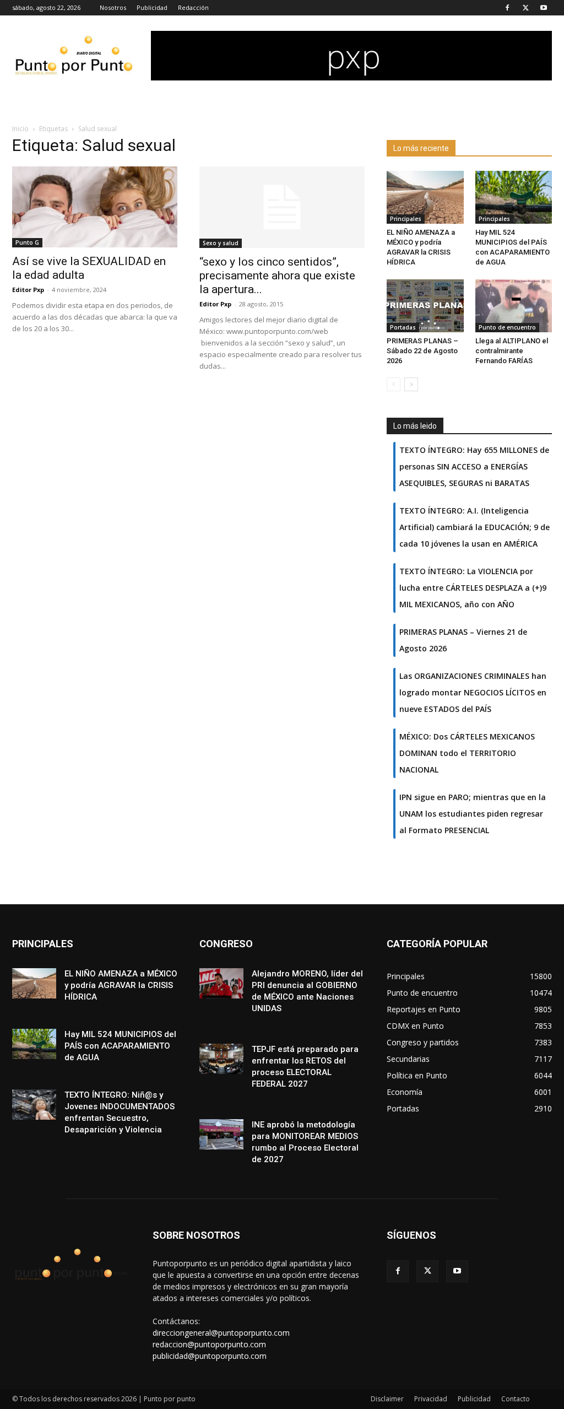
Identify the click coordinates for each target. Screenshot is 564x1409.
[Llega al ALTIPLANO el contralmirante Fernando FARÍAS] (513, 305)
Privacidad (430, 1398)
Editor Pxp (28, 289)
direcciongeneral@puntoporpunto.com (221, 1332)
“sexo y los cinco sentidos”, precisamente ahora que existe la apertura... (277, 275)
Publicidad (152, 7)
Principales (405, 219)
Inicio (20, 128)
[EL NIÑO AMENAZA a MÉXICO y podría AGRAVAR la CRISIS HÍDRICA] (425, 197)
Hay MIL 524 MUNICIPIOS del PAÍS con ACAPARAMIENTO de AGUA (120, 1045)
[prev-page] (393, 384)
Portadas (403, 327)
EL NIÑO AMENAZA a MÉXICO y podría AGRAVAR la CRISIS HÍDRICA (120, 985)
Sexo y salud (220, 243)
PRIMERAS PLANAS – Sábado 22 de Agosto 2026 (422, 351)
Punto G (27, 242)
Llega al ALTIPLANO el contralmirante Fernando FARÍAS (511, 351)
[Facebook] (507, 7)
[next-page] (411, 384)
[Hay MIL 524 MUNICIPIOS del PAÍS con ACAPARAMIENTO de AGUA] (513, 197)
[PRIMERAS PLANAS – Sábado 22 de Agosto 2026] (425, 305)
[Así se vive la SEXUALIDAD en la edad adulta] (94, 206)
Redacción (193, 7)
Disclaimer (387, 1398)
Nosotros (113, 7)
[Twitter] (525, 7)
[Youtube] (543, 7)
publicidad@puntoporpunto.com (210, 1356)
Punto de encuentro (507, 327)
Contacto (515, 1398)
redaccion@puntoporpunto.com (209, 1344)
